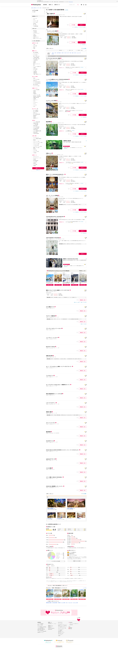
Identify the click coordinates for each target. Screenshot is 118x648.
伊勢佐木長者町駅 (51, 487)
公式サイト (82, 24)
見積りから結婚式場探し (41, 630)
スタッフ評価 (63, 602)
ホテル (67, 602)
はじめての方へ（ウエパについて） (62, 624)
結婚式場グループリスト (41, 632)
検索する (38, 168)
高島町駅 (50, 101)
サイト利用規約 (60, 630)
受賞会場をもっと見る (82, 270)
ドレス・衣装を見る (74, 27)
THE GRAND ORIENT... (49, 597)
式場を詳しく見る (82, 310)
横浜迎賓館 (71, 597)
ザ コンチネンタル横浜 (65, 597)
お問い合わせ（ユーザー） (61, 632)
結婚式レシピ (51, 4)
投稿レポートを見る (76, 302)
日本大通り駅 (51, 338)
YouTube (71, 628)
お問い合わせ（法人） (61, 633)
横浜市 (47, 59)
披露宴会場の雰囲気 (48, 602)
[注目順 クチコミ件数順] (83, 50)
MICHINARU (71, 624)
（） (86, 101)
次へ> (84, 48)
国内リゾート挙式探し (40, 624)
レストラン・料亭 (75, 602)
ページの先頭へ (78, 617)
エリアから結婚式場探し (41, 623)
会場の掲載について (60, 631)
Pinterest (71, 627)
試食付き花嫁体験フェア (51, 508)
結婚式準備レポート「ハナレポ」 (52, 623)
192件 (60, 128)
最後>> (86, 48)
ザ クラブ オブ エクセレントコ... (81, 597)
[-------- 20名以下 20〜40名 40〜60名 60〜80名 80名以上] (65, 50)
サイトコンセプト (60, 623)
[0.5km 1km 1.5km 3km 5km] (74, 50)
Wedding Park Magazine (51, 628)
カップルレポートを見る (82, 27)
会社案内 (59, 635)
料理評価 (59, 602)
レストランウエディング (69, 518)
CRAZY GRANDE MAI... (57, 597)
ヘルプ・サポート (60, 634)
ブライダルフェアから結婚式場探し (42, 631)
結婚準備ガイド (50, 627)
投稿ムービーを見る (83, 302)
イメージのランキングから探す (56, 561)
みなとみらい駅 (51, 291)
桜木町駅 (50, 154)
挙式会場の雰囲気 (54, 602)
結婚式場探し (45, 4)
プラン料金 (73, 24)
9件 (60, 108)
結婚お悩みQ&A (50, 629)
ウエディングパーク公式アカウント (74, 623)
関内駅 (50, 460)
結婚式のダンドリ (57, 4)
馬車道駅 (50, 59)
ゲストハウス (70, 602)
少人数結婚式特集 (79, 518)
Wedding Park (59, 646)
